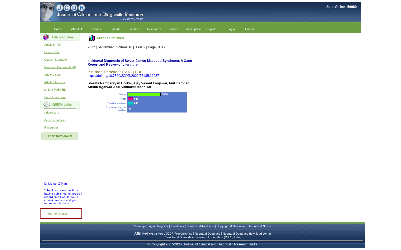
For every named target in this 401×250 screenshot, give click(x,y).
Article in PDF (53, 44)
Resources (51, 127)
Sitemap (139, 226)
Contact (250, 29)
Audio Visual (52, 74)
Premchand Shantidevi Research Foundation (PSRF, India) (202, 237)
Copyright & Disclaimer (232, 226)
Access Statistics (55, 120)
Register (162, 226)
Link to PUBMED (55, 89)
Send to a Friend (55, 97)
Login (231, 29)
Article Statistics (54, 82)
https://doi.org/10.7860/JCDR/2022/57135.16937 (123, 76)
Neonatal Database (208, 233)
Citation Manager (55, 59)
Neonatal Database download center (247, 233)
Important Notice (57, 213)
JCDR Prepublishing (179, 233)
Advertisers (51, 112)
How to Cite (52, 52)
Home (58, 29)
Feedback (177, 226)
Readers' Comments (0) (60, 67)
